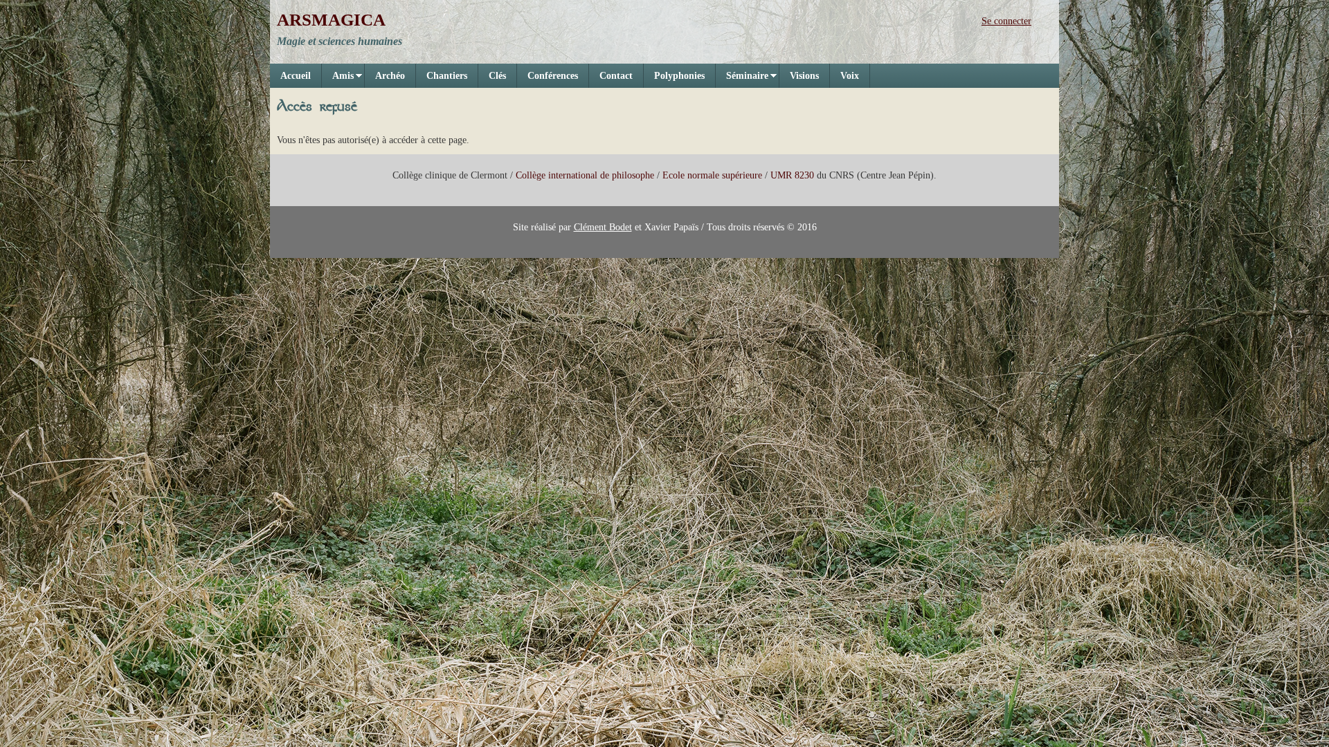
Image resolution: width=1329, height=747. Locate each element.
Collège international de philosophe (585, 175)
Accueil (295, 76)
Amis (338, 79)
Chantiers (446, 76)
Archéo (390, 76)
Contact (616, 76)
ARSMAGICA (331, 19)
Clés (497, 76)
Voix (849, 76)
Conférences (552, 76)
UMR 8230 (792, 175)
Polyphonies (679, 76)
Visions (804, 76)
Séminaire (742, 79)
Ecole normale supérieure (712, 175)
